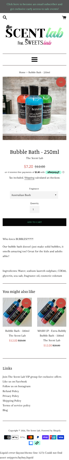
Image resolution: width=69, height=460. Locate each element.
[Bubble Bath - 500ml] (17, 312)
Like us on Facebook (15, 381)
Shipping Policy (12, 400)
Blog (5, 410)
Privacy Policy (11, 396)
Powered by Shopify (51, 430)
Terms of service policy (16, 405)
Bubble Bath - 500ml (17, 330)
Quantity (34, 203)
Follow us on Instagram (17, 386)
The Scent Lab (33, 430)
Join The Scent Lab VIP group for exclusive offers (32, 376)
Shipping (29, 177)
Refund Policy (11, 391)
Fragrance (34, 188)
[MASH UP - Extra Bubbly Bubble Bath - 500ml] (51, 312)
